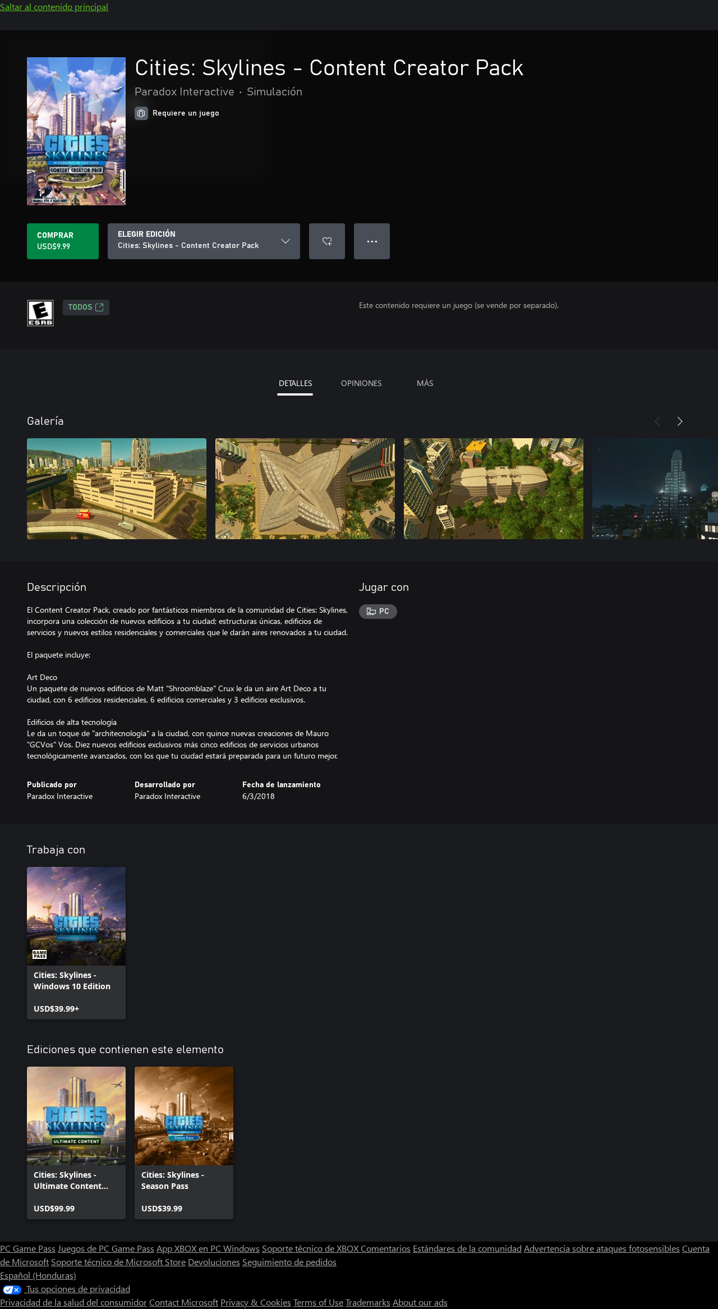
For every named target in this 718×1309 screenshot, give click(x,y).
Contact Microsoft (183, 1302)
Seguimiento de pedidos (289, 1261)
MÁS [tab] (425, 383)
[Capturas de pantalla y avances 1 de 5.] (116, 488)
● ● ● (372, 241)
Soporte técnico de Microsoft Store (118, 1261)
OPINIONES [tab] (361, 383)
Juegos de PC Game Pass (106, 1248)
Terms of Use (318, 1302)
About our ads (420, 1302)
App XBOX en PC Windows (208, 1248)
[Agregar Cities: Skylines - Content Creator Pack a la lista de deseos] (327, 241)
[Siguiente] (680, 421)
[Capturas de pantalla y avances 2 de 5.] (305, 488)
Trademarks (368, 1302)
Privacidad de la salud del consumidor (73, 1302)
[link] (76, 943)
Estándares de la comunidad (467, 1248)
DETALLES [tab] (295, 383)
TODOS (80, 307)
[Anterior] (657, 421)
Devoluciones (214, 1261)
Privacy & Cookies (255, 1302)
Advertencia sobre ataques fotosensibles (602, 1248)
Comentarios (386, 1248)
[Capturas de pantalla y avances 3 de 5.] (493, 488)
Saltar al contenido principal (54, 6)
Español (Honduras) (38, 1275)
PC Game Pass (28, 1248)
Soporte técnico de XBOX (311, 1248)
